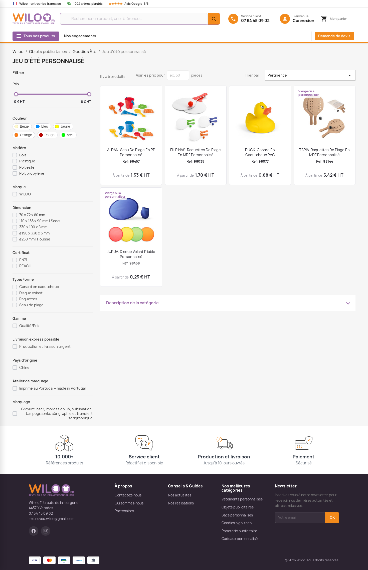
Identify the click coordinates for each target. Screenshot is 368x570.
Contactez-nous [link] (128, 495)
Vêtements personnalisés (242, 499)
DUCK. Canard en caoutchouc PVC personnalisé (260, 154)
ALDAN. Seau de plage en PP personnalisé (131, 152)
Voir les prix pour (150, 75)
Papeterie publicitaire (239, 531)
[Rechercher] (214, 19)
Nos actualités (179, 495)
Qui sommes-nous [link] (129, 503)
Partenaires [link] (124, 511)
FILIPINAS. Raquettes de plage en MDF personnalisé (195, 152)
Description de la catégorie (132, 303)
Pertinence (310, 75)
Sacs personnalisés (237, 515)
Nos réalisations (181, 503)
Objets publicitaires (238, 507)
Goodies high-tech (237, 523)
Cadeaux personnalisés (240, 538)
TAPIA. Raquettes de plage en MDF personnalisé (324, 152)
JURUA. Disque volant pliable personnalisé (131, 254)
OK (332, 517)
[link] (133, 4)
